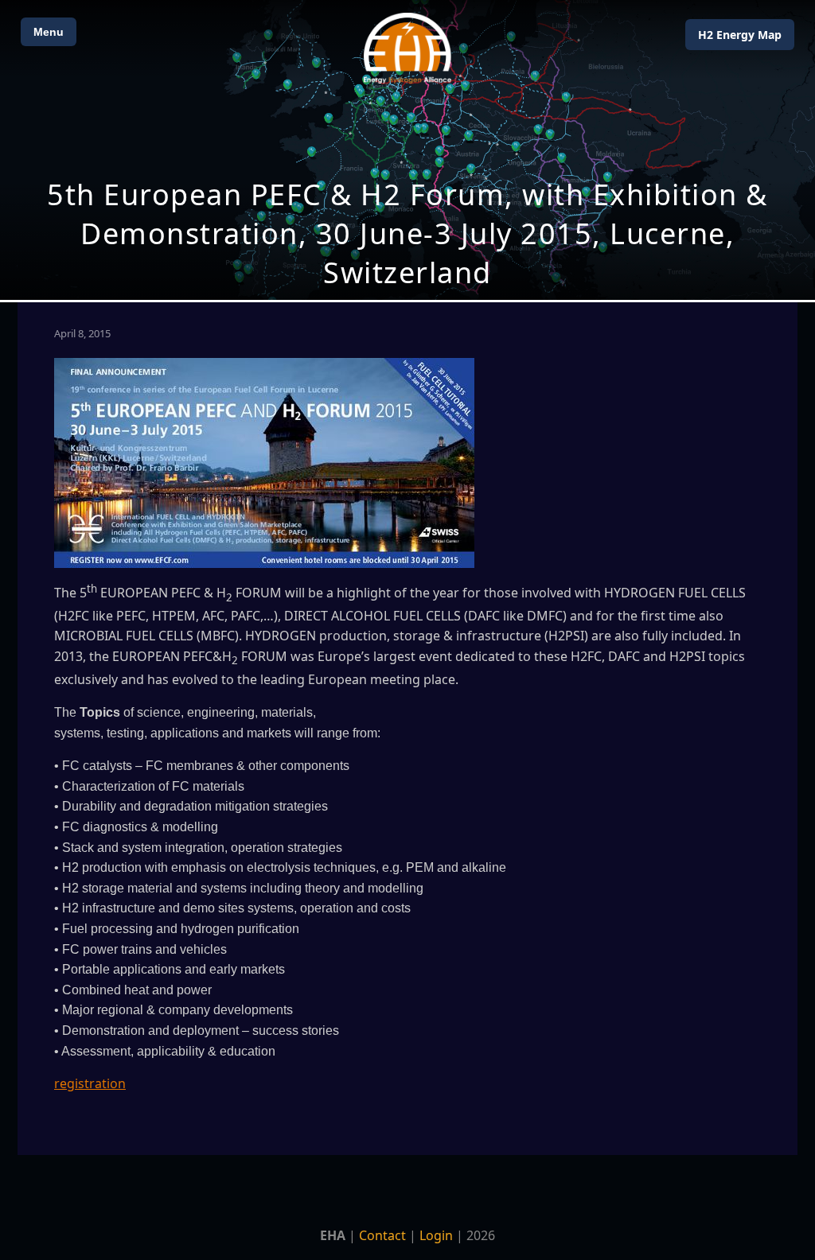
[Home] (407, 48)
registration (90, 1083)
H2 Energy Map (740, 34)
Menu (48, 31)
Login (436, 1235)
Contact (382, 1235)
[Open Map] (407, 150)
